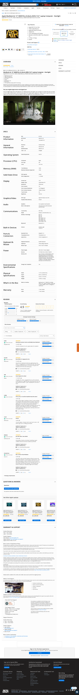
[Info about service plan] (39, 42)
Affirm (18, 679)
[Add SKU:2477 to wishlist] (41, 502)
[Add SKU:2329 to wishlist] (12, 502)
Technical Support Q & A (10, 637)
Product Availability (20, 674)
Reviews (6, 299)
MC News (53, 8)
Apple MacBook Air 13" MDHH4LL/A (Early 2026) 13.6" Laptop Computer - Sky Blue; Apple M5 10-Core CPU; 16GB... (24, 511)
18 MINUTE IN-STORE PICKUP (70, 8)
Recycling (5, 679)
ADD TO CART (7, 520)
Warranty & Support (11, 527)
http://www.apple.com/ (13, 537)
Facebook (66, 690)
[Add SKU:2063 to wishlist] (26, 502)
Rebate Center (33, 676)
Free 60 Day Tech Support (32, 44)
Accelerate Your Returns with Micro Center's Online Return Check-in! (15, 555)
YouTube (72, 690)
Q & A (60, 68)
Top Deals (12, 8)
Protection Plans (6, 680)
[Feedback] (78, 348)
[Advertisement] (39, 644)
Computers (26, 8)
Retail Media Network (34, 683)
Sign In (39, 653)
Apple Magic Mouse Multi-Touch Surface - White (36, 51)
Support (58, 8)
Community (32, 673)
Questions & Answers (11, 482)
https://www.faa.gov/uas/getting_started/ (41, 569)
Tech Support (46, 674)
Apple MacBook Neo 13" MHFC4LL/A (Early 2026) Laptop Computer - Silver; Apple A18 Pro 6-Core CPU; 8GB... (52, 511)
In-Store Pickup (19, 673)
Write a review (5, 66)
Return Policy (5, 674)
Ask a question (11, 66)
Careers (31, 679)
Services (38, 8)
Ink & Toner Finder (33, 677)
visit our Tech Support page (14, 597)
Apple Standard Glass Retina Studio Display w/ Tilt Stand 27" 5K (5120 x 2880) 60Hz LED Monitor (45, 54)
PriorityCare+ (46, 8)
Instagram (70, 690)
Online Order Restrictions (21, 676)
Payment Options (20, 677)
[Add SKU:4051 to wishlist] (55, 502)
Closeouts (46, 673)
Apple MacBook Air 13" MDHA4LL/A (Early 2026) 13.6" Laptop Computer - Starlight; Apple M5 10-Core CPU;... (37, 511)
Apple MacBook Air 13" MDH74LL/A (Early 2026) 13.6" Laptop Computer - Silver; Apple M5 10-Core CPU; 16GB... (8, 511)
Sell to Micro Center (34, 680)
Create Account (44, 655)
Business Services (33, 681)
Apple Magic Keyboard (32, 49)
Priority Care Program (42, 609)
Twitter (68, 690)
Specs (5, 132)
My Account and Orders (7, 673)
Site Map (32, 684)
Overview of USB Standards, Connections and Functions (16, 636)
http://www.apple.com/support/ (16, 539)
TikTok (74, 690)
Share (73, 13)
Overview (7, 62)
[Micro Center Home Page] (5, 4)
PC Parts (19, 8)
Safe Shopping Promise (7, 677)
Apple (33, 8)
